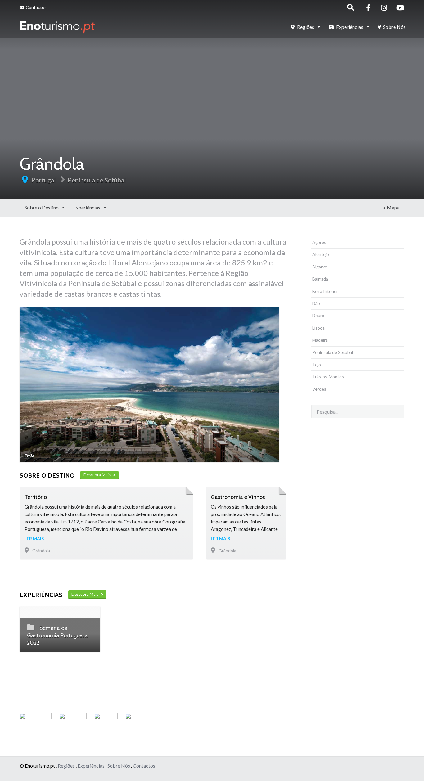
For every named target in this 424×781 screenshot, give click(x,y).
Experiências (349, 27)
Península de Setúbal (97, 180)
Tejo (316, 364)
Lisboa (318, 327)
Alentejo (320, 254)
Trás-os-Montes (328, 376)
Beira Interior (325, 291)
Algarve (319, 266)
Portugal (43, 180)
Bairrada (320, 278)
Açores (319, 242)
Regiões (305, 27)
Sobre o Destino (42, 207)
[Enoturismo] (57, 26)
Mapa (392, 207)
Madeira (320, 340)
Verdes (319, 389)
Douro (318, 315)
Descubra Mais (98, 474)
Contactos (36, 7)
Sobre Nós (394, 27)
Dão (316, 303)
